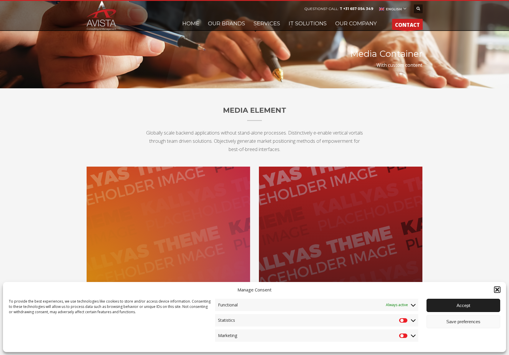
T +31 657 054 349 (356, 8)
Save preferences (463, 321)
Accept (463, 305)
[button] (497, 290)
